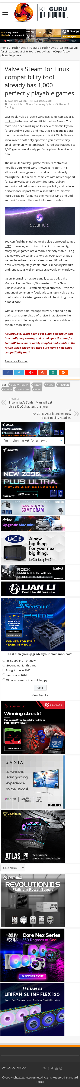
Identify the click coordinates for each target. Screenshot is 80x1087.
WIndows (23, 389)
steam (8, 389)
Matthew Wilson (17, 100)
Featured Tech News (42, 47)
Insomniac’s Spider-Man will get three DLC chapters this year (30, 402)
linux (37, 384)
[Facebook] (48, 1068)
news (50, 384)
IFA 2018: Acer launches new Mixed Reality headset (51, 414)
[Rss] (44, 1068)
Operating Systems (44, 104)
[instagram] (61, 1068)
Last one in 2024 (16, 675)
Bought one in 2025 (18, 670)
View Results (40, 695)
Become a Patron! (16, 361)
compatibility (20, 384)
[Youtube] (56, 1068)
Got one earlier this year (22, 665)
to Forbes (42, 255)
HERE (8, 246)
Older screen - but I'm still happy (26, 680)
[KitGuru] (40, 11)
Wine (38, 389)
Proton (64, 384)
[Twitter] (52, 1068)
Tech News (19, 47)
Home (4, 47)
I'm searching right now (21, 660)
